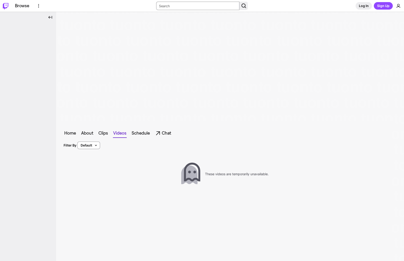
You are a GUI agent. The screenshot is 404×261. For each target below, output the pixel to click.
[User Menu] (398, 6)
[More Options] (38, 6)
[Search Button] (243, 6)
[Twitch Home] (5, 6)
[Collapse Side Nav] (50, 17)
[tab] (70, 133)
